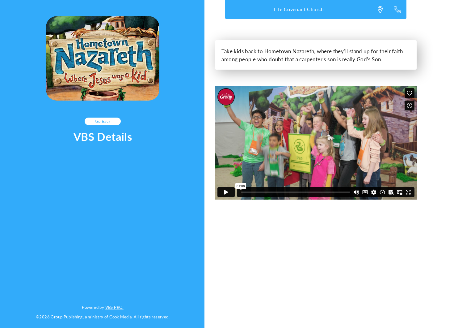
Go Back (103, 121)
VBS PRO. (114, 307)
